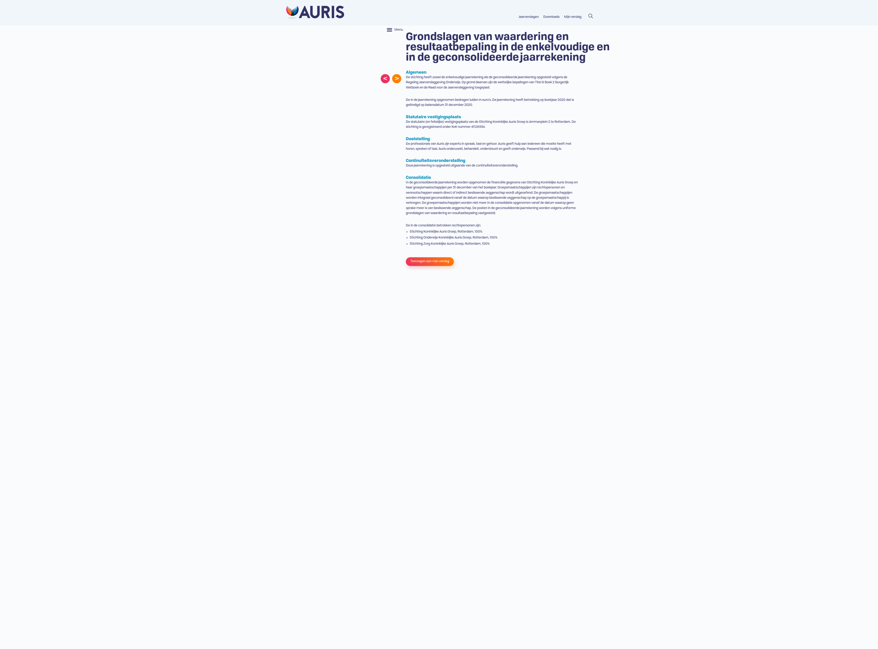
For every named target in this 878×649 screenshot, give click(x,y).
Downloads (551, 17)
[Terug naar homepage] (313, 12)
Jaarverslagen (529, 17)
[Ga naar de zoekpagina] (590, 14)
